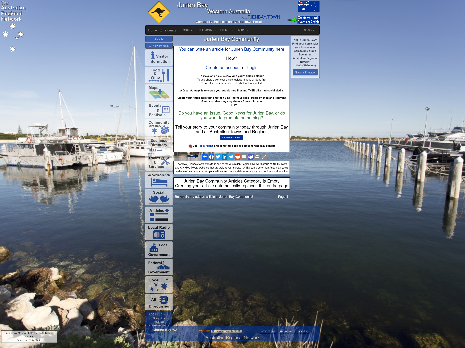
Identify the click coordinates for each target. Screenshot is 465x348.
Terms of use (267, 330)
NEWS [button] (308, 30)
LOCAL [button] (186, 30)
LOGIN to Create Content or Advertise (159, 318)
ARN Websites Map (231, 137)
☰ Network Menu (159, 45)
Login (252, 67)
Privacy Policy (286, 330)
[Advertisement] (231, 229)
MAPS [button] (242, 30)
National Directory (305, 72)
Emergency (168, 30)
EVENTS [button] (225, 30)
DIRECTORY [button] (205, 30)
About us (303, 330)
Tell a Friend (205, 145)
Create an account (223, 67)
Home (152, 30)
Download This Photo (29, 340)
